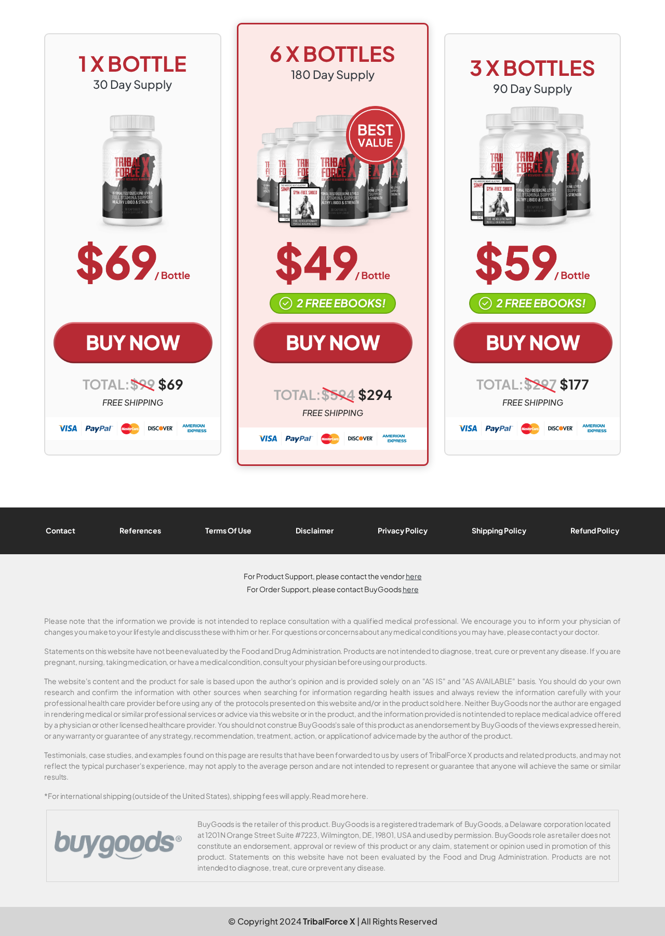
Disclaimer (315, 530)
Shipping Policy (499, 530)
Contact (60, 530)
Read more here (339, 795)
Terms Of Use (228, 530)
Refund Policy (594, 530)
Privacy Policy (403, 530)
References (140, 530)
